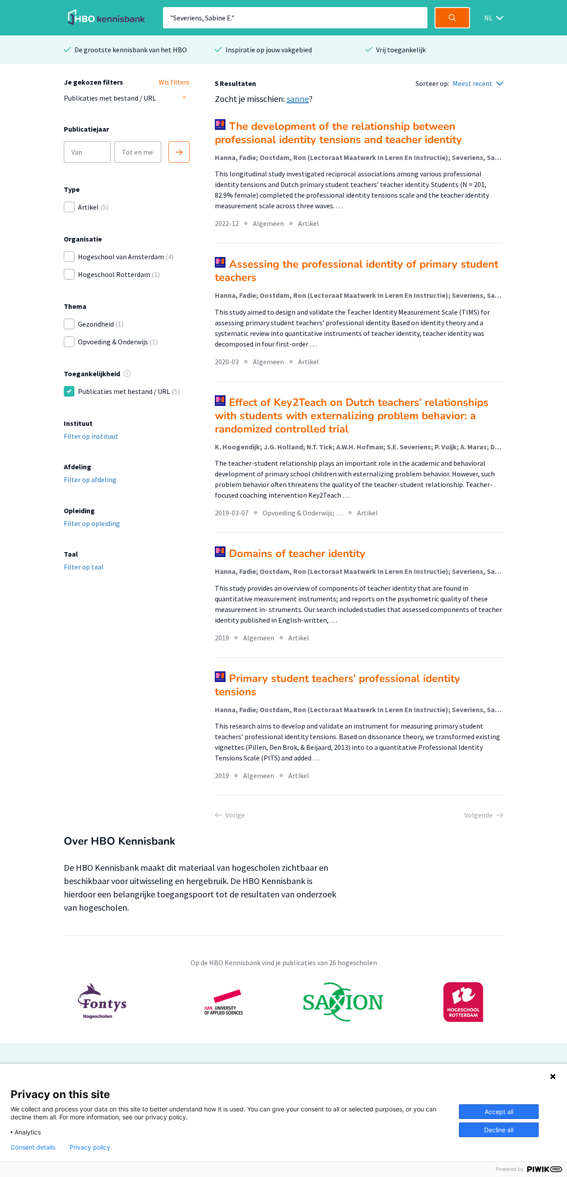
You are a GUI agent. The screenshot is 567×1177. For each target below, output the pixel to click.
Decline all (498, 1130)
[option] (283, 1002)
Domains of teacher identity (297, 553)
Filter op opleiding (92, 523)
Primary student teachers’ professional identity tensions (337, 685)
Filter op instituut (91, 436)
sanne (298, 98)
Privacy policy (90, 1147)
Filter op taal (84, 567)
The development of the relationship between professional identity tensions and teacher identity (338, 133)
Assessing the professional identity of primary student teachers (356, 271)
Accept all (499, 1111)
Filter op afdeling (90, 479)
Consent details (33, 1147)
